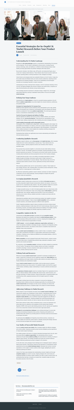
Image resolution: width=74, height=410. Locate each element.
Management (38, 5)
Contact (40, 404)
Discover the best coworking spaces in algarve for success (25, 390)
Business (24, 5)
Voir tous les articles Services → (23, 375)
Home (20, 5)
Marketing (45, 5)
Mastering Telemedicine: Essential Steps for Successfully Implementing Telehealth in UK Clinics (48, 391)
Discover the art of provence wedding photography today (24, 394)
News (49, 5)
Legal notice (34, 404)
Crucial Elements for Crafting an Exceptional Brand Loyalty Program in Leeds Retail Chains (48, 395)
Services (53, 5)
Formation (29, 5)
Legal (34, 5)
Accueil (5, 9)
